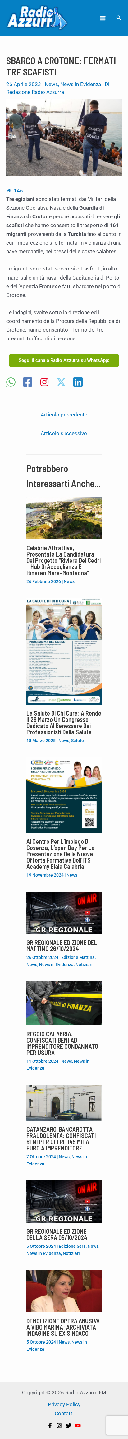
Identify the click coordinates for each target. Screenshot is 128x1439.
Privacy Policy (64, 1404)
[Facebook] (27, 382)
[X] (61, 382)
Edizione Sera (72, 1246)
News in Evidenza (80, 84)
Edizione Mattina (78, 957)
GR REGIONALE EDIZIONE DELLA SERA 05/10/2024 (56, 1234)
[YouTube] (78, 1425)
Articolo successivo (64, 433)
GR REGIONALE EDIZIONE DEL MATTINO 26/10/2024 (61, 945)
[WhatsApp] (11, 382)
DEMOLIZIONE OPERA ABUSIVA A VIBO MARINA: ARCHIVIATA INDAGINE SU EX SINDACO (63, 1327)
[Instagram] (44, 382)
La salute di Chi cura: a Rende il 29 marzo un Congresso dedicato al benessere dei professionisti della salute (63, 722)
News (51, 84)
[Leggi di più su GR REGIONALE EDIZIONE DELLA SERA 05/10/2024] (64, 1201)
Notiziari (84, 964)
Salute (77, 740)
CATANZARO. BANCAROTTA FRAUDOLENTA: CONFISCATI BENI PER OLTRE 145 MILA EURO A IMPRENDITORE (61, 1138)
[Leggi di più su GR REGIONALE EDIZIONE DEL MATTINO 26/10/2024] (64, 912)
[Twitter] (68, 1425)
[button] (119, 18)
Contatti (64, 1413)
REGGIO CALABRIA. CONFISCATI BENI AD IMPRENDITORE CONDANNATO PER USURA (62, 1043)
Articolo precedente (64, 414)
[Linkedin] (78, 382)
